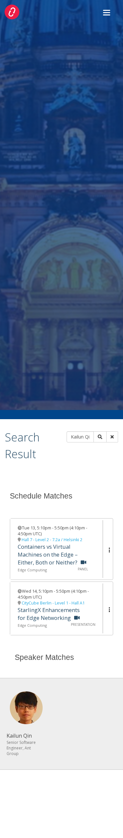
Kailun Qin (19, 735)
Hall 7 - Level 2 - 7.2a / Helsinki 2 (52, 539)
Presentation (83, 624)
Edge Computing (32, 569)
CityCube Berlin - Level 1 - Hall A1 (53, 603)
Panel (83, 569)
